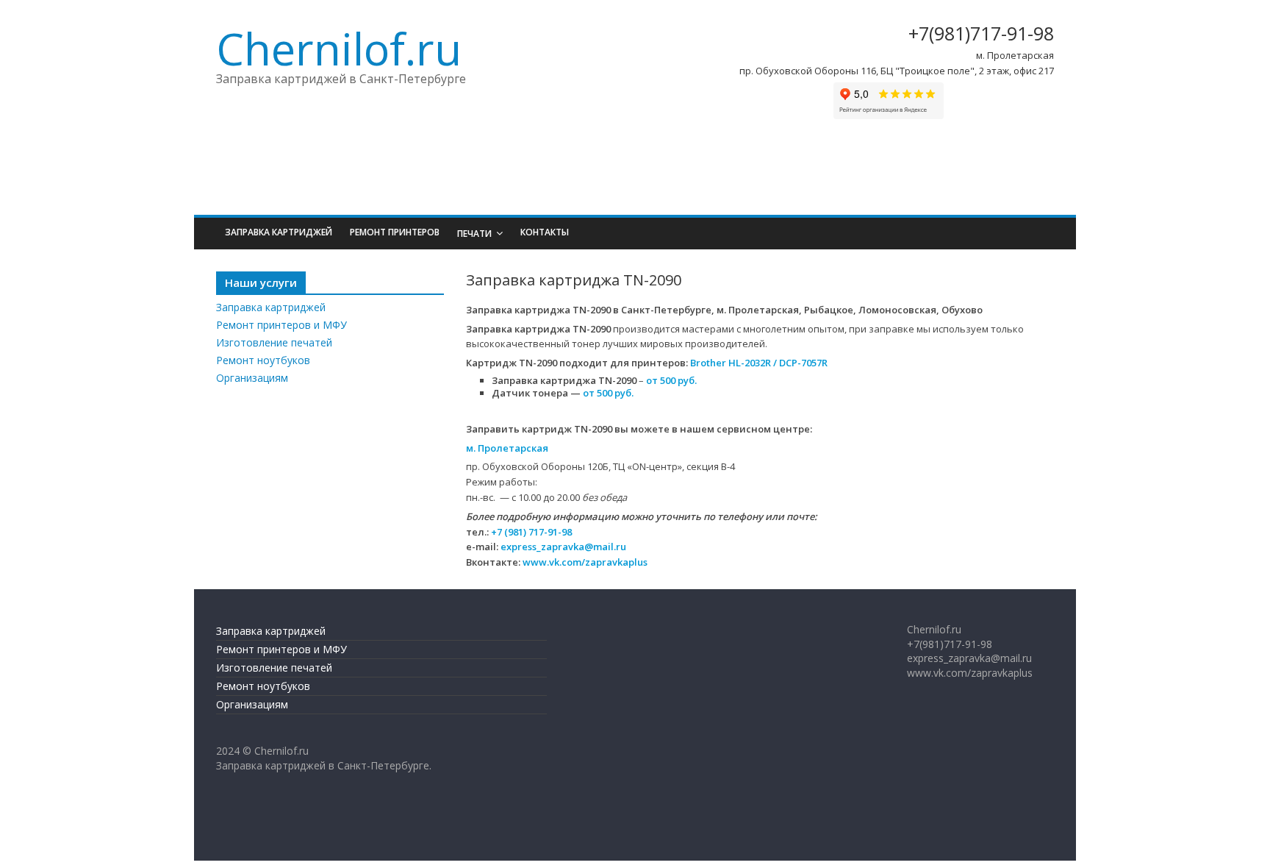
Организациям (252, 378)
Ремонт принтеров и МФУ (281, 325)
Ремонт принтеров (395, 232)
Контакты (544, 232)
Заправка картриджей (278, 232)
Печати (474, 233)
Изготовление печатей (274, 342)
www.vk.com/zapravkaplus (585, 562)
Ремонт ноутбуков (263, 360)
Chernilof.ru (339, 48)
